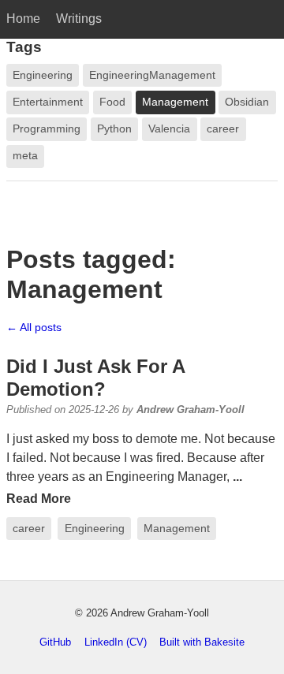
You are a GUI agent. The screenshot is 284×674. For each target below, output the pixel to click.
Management (177, 528)
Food (112, 102)
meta (25, 156)
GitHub (55, 642)
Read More (38, 498)
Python (114, 129)
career (29, 528)
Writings (79, 18)
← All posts (34, 327)
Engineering (95, 528)
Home (23, 18)
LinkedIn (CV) (115, 642)
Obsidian (247, 102)
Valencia (169, 129)
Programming (46, 129)
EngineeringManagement (152, 75)
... (237, 476)
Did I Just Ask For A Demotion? (95, 378)
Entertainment (48, 102)
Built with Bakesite (202, 642)
